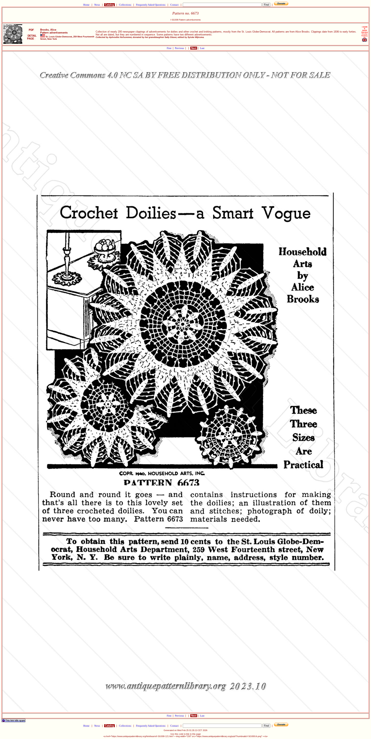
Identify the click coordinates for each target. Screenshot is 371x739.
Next (193, 48)
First (169, 48)
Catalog (109, 4)
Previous (180, 48)
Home (86, 4)
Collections (125, 4)
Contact (174, 4)
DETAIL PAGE (31, 37)
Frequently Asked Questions (150, 4)
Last (202, 48)
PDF (31, 29)
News (97, 4)
